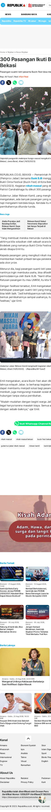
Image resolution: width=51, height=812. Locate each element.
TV (1, 765)
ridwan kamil (34, 446)
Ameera (3, 745)
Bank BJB (37, 178)
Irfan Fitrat (23, 76)
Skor (44, 745)
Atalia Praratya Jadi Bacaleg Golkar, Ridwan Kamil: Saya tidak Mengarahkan (11, 225)
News (2, 753)
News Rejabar (22, 52)
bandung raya (29, 14)
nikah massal (34, 185)
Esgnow (3, 761)
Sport (44, 753)
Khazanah (4, 749)
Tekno (23, 757)
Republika (6, 21)
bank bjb (47, 446)
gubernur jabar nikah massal (13, 446)
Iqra (22, 749)
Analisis (24, 753)
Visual (23, 761)
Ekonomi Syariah (28, 745)
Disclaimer (4, 782)
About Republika (7, 778)
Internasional (5, 757)
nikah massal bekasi (24, 439)
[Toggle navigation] (3, 5)
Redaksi (24, 778)
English (45, 761)
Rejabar (11, 52)
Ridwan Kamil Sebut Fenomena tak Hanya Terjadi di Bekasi (37, 225)
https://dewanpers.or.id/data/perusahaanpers (23, 797)
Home (2, 52)
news (8, 14)
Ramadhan (25, 765)
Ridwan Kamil (20, 366)
